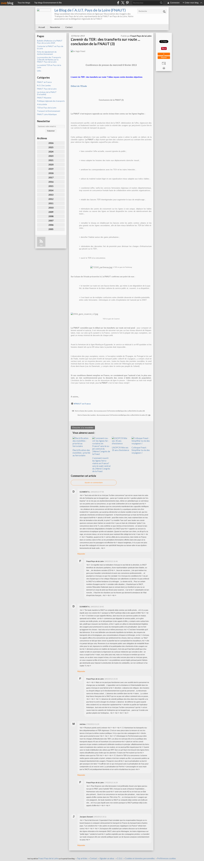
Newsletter (55, 27)
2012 (50, 199)
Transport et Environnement (48, 111)
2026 (50, 143)
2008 (50, 216)
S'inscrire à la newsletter (83, 427)
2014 (50, 190)
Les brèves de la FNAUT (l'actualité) (47, 93)
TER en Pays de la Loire (46, 108)
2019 (50, 169)
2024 (50, 151)
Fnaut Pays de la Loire (48, 858)
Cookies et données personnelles (140, 858)
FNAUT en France (44, 82)
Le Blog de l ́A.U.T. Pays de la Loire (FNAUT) (90, 10)
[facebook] (118, 2)
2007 (50, 220)
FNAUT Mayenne (44, 98)
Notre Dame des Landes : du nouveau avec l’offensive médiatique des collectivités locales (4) (110, 411)
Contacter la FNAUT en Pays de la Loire (50, 47)
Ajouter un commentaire (94, 483)
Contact (69, 27)
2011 (50, 203)
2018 (50, 173)
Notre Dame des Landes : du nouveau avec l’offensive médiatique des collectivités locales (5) (113, 415)
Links (39, 71)
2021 (50, 160)
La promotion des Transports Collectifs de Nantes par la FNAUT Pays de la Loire (49, 59)
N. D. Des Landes (44, 85)
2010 (50, 207)
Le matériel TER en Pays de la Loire (49, 66)
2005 (50, 229)
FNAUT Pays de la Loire (46, 89)
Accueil (41, 27)
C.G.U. (120, 858)
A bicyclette (42, 104)
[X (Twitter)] (122, 2)
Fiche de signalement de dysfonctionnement (46, 53)
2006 (50, 225)
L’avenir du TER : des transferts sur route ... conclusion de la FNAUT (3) (105, 41)
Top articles (82, 858)
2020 (50, 164)
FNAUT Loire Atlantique (47, 114)
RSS (41, 245)
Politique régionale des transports (51, 101)
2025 (50, 147)
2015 (50, 186)
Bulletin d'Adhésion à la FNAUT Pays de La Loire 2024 (49, 42)
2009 (50, 212)
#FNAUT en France (82, 404)
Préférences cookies (166, 858)
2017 (50, 177)
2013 (50, 194)
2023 (50, 156)
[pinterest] (127, 2)
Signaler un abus (107, 858)
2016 (50, 182)
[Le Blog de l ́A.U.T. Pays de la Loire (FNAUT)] (44, 15)
